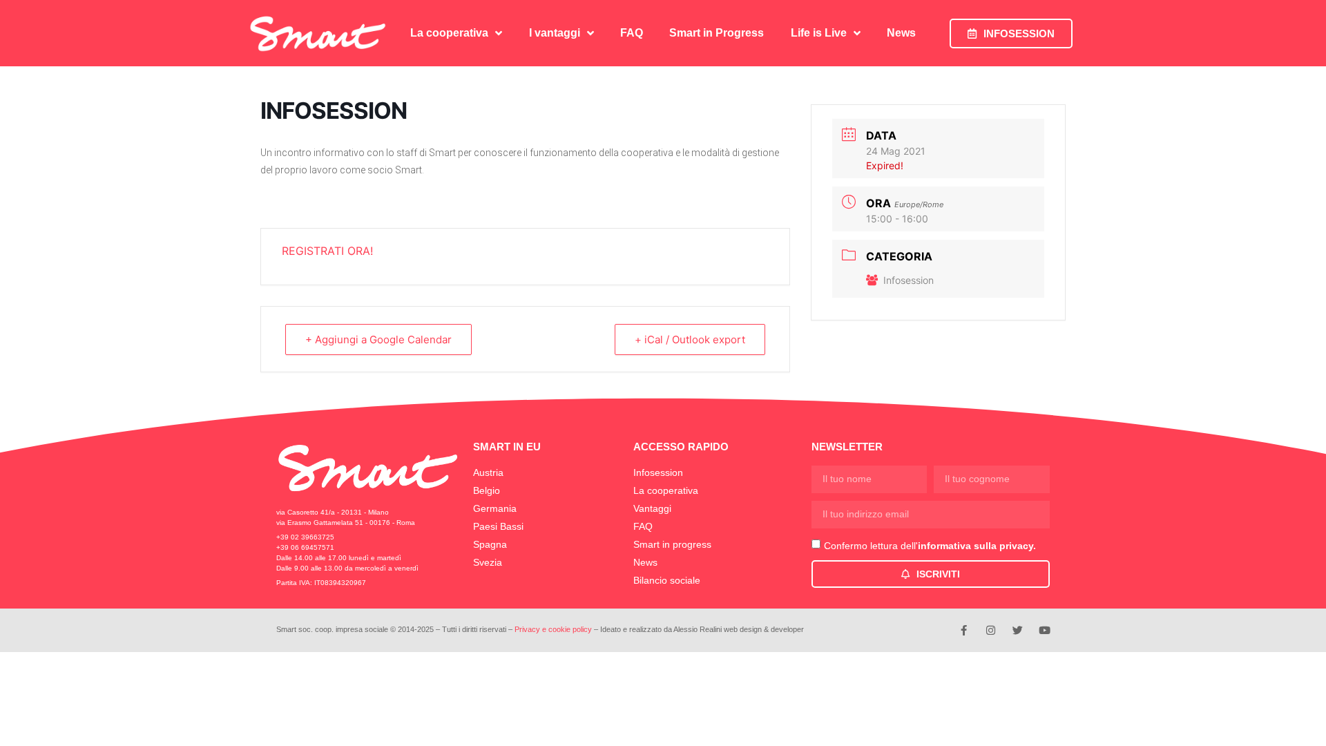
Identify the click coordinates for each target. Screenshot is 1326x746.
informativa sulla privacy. (977, 545)
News (901, 33)
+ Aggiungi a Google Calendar (378, 339)
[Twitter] (1017, 630)
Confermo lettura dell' (930, 545)
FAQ (631, 33)
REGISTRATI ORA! (327, 251)
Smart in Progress (716, 33)
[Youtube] (1044, 630)
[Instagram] (991, 630)
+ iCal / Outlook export (690, 339)
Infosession (908, 280)
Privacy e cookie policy (553, 629)
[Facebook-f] (964, 630)
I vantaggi (554, 33)
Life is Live (819, 33)
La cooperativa (449, 33)
